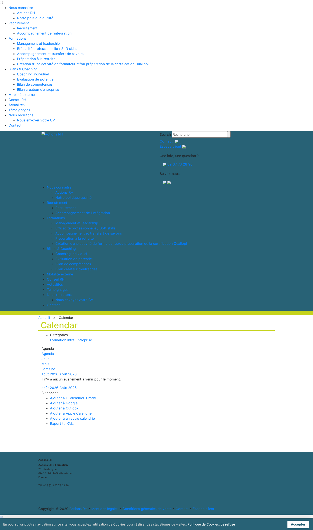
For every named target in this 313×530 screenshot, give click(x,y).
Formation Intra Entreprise (71, 340)
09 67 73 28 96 (179, 164)
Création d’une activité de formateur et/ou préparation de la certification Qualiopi (83, 64)
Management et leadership (38, 43)
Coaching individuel (33, 74)
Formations (17, 38)
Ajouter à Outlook (64, 408)
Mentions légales (104, 509)
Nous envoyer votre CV (36, 120)
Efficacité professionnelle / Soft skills (47, 48)
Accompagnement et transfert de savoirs (50, 54)
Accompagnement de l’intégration (44, 33)
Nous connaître (21, 8)
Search (165, 134)
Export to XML (62, 423)
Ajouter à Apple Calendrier (71, 413)
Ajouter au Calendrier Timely (73, 398)
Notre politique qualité (35, 18)
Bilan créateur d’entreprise (38, 89)
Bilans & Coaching (23, 69)
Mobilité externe (22, 94)
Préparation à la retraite (36, 59)
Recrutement (19, 23)
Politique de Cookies (203, 524)
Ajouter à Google (64, 403)
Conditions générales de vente (147, 509)
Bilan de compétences (35, 84)
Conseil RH (17, 100)
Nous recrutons (21, 115)
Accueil (44, 317)
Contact (15, 125)
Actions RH (26, 13)
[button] (50, 393)
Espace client (170, 146)
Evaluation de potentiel (35, 79)
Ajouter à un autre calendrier (73, 418)
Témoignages (19, 110)
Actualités (16, 105)
